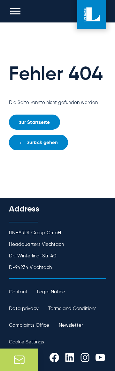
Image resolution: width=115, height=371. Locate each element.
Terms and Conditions (72, 308)
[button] (15, 11)
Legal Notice (51, 292)
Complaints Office (29, 325)
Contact (18, 292)
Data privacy (24, 308)
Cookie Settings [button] (26, 342)
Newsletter (71, 325)
